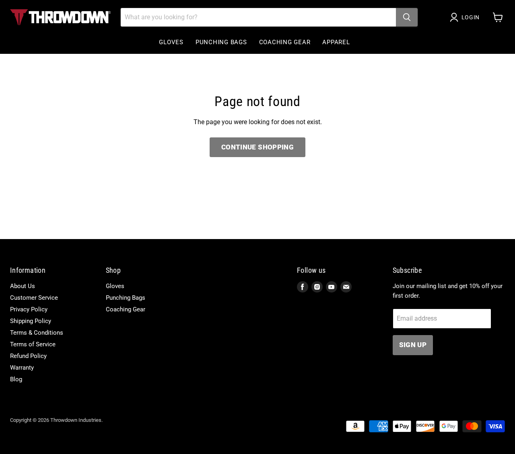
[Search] (407, 17)
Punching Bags (221, 42)
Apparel (336, 42)
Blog (16, 379)
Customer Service (34, 297)
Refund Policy (28, 356)
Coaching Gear (285, 42)
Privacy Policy (28, 309)
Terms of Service (33, 344)
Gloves (171, 42)
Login (470, 17)
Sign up (412, 345)
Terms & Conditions (36, 332)
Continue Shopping (257, 147)
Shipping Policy (30, 321)
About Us (22, 286)
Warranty (22, 367)
